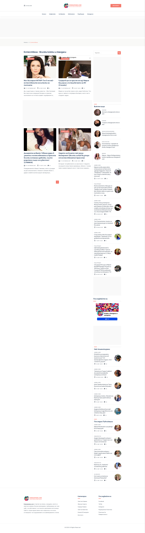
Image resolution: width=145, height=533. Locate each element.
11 (83, 161)
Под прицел (81, 14)
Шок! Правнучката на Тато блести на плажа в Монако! (103, 385)
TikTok (100, 504)
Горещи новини (82, 507)
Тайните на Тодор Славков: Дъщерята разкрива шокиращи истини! (103, 373)
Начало (44, 14)
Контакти (80, 515)
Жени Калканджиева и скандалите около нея (109, 134)
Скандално (90, 14)
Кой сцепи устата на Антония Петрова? (101, 477)
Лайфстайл (52, 14)
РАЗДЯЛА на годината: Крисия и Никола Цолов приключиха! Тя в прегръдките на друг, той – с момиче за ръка (103, 357)
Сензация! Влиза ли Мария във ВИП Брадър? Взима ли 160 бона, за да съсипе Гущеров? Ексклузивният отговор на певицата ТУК (102, 268)
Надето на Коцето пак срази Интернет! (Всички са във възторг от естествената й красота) (74, 155)
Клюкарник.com (29, 504)
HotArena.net (31, 88)
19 (84, 88)
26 (106, 388)
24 (106, 402)
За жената (62, 14)
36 (106, 364)
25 (107, 178)
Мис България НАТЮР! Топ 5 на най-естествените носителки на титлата (39, 82)
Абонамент (116, 5)
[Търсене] (119, 52)
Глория (104, 120)
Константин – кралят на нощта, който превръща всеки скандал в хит (110, 145)
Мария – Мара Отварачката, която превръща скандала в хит (111, 157)
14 (106, 214)
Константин (105, 141)
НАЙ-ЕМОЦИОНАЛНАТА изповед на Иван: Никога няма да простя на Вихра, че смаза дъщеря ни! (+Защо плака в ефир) (103, 251)
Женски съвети (82, 504)
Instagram (101, 507)
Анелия (104, 110)
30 (107, 377)
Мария (104, 153)
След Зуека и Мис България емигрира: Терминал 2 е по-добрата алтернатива (103, 236)
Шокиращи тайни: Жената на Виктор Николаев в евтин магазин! (103, 397)
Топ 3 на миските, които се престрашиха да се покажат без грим (103, 223)
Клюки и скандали (83, 512)
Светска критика (83, 509)
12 (50, 165)
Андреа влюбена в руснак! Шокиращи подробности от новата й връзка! (103, 411)
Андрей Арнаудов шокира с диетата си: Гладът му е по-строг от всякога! (103, 440)
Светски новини (82, 501)
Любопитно (71, 14)
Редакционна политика (105, 509)
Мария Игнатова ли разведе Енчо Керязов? (103, 427)
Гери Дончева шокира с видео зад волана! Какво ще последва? (103, 453)
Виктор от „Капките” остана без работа (101, 465)
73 (106, 257)
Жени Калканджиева (108, 131)
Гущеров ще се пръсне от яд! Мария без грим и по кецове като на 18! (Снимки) (74, 82)
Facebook (101, 501)
